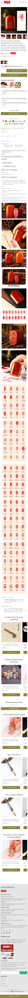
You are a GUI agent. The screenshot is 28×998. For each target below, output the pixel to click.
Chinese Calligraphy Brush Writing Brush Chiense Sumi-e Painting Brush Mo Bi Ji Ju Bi (11, 644)
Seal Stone (8, 128)
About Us (3, 979)
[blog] (10, 933)
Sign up (23, 972)
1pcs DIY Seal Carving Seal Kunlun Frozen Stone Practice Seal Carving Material (10, 687)
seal (7, 131)
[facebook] (2, 933)
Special (7, 129)
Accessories (14, 128)
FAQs (2, 981)
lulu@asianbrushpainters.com (7, 930)
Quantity (3, 67)
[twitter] (4, 933)
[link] (5, 987)
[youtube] (7, 933)
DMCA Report (7, 991)
